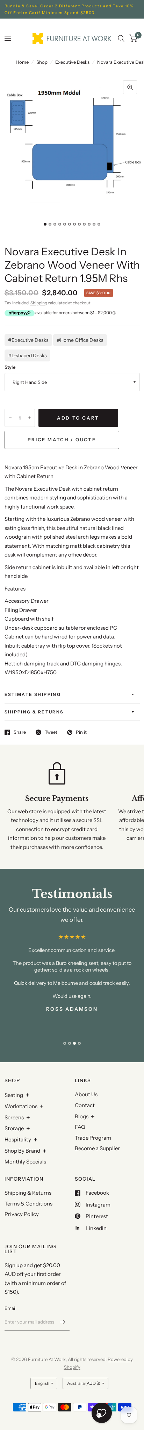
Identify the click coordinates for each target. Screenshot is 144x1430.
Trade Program (93, 1137)
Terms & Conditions (28, 1203)
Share (20, 732)
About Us (86, 1094)
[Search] (121, 38)
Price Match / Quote (62, 439)
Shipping (38, 302)
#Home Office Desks (80, 340)
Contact (85, 1105)
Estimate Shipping (33, 694)
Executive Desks (72, 62)
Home (22, 62)
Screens (14, 1117)
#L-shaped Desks (27, 355)
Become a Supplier (97, 1148)
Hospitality (18, 1139)
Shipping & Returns (34, 711)
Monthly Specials (25, 1161)
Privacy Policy (22, 1214)
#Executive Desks (28, 340)
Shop (42, 62)
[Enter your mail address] (63, 1322)
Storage (14, 1128)
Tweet (51, 732)
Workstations (21, 1106)
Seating (14, 1095)
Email (10, 1308)
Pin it (81, 732)
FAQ (80, 1127)
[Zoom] (130, 87)
